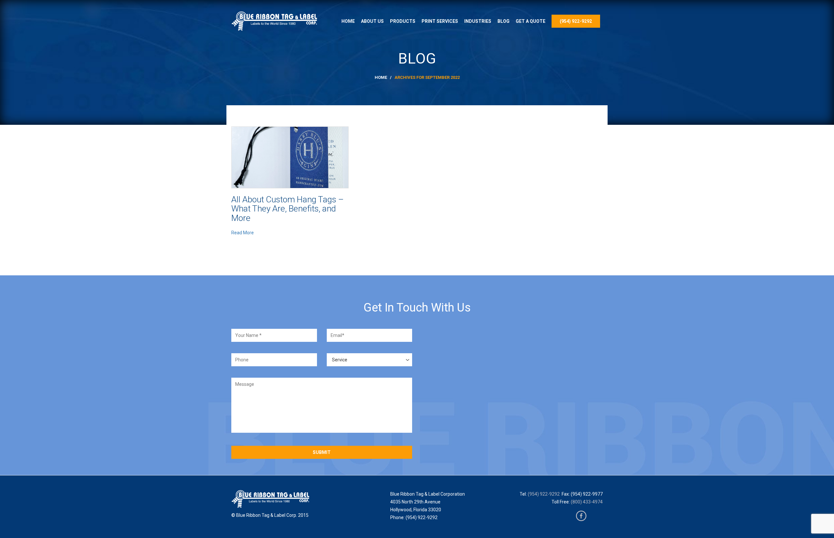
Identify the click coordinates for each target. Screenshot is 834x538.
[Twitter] (596, 516)
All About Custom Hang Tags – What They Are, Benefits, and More (287, 209)
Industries (477, 21)
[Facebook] (581, 516)
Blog (503, 21)
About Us (372, 21)
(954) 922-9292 (576, 21)
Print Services (440, 21)
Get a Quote (530, 21)
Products (402, 21)
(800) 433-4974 (587, 501)
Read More (242, 232)
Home (348, 21)
